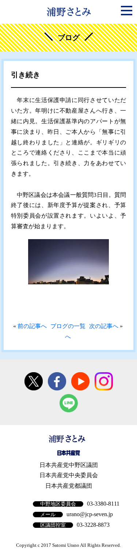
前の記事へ (32, 326)
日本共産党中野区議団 (68, 465)
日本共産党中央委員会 (68, 475)
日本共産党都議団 (68, 486)
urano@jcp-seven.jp (89, 514)
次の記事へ (103, 326)
